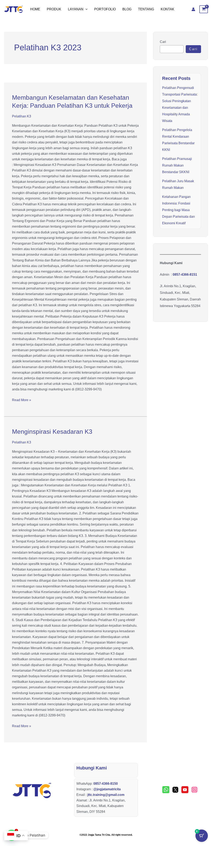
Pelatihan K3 (21, 116)
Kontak (167, 9)
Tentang (146, 9)
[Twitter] (175, 789)
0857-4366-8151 (185, 274)
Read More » (21, 399)
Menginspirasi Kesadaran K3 (52, 431)
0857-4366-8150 (105, 783)
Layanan (75, 9)
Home (35, 9)
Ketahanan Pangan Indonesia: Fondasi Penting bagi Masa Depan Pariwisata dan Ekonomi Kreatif (178, 210)
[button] (85, 9)
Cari (163, 42)
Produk (54, 9)
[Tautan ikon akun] (193, 9)
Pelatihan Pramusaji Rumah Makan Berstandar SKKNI (177, 165)
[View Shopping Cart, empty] (203, 9)
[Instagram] (194, 789)
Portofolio (105, 9)
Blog (126, 9)
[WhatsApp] (165, 789)
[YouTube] (184, 789)
